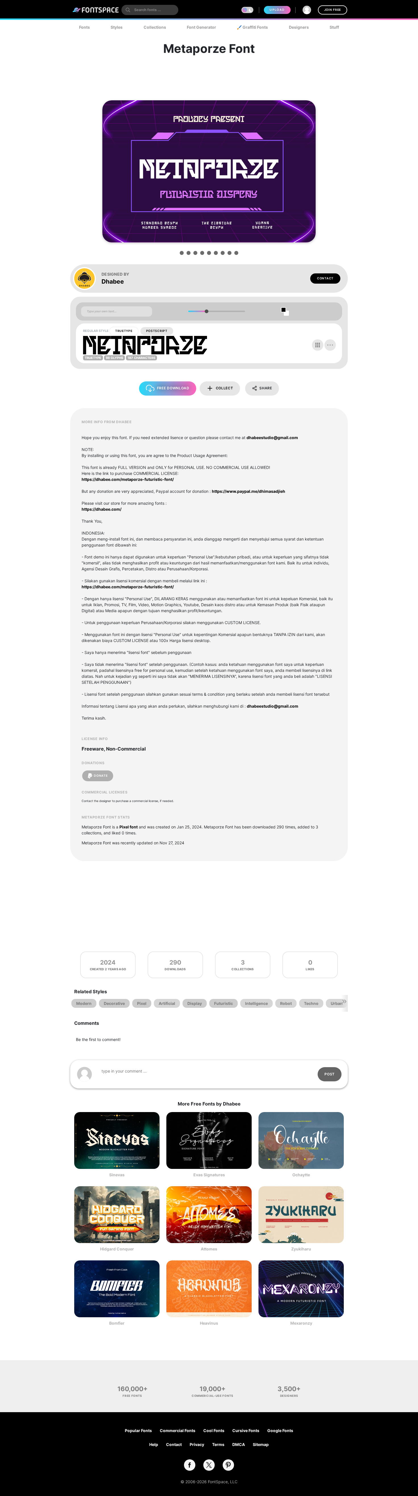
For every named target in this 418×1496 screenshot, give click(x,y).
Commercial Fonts (177, 1430)
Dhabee (113, 281)
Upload (277, 10)
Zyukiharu (301, 1248)
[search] (149, 10)
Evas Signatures (209, 1174)
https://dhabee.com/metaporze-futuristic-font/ (128, 479)
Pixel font (128, 826)
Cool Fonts (213, 1430)
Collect (224, 388)
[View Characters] (317, 345)
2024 (107, 962)
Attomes (209, 1248)
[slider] (206, 311)
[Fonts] (95, 10)
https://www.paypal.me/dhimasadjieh (248, 491)
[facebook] (189, 1465)
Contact (325, 278)
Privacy (197, 1444)
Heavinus (209, 1323)
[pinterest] (228, 1465)
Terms (218, 1444)
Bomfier (117, 1323)
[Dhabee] (87, 278)
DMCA (238, 1444)
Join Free (332, 10)
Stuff (334, 27)
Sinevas (117, 1174)
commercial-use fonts (212, 1395)
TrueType (124, 331)
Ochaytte (301, 1174)
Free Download (173, 388)
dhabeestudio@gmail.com (272, 437)
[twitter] (209, 1465)
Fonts (84, 27)
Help (153, 1444)
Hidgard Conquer (117, 1248)
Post (329, 1074)
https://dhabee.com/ (101, 509)
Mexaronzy (301, 1323)
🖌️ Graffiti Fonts (252, 27)
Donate (100, 776)
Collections (155, 27)
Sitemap (261, 1444)
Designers (299, 27)
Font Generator (201, 27)
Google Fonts (280, 1430)
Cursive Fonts (245, 1430)
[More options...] (330, 345)
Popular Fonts (138, 1430)
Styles (117, 27)
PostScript (156, 331)
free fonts (132, 1395)
